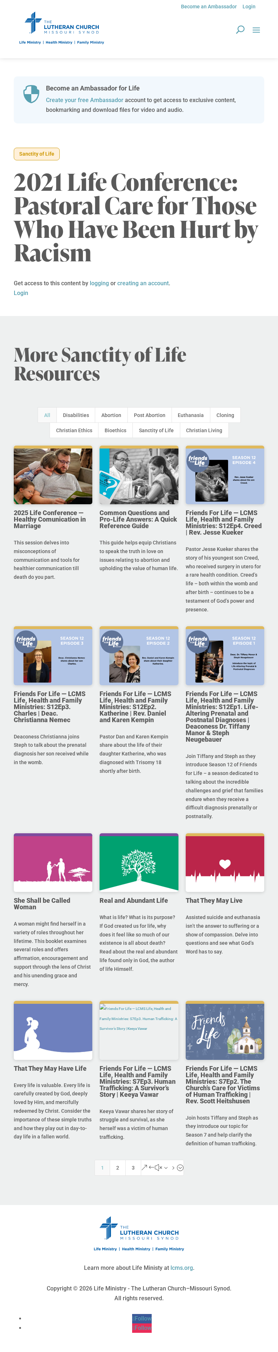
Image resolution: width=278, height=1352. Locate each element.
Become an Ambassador (209, 6)
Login (249, 6)
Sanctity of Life (36, 154)
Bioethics (115, 430)
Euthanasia (191, 415)
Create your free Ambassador (84, 100)
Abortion (111, 415)
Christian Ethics (74, 430)
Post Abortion (149, 415)
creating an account (143, 283)
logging (99, 283)
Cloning (225, 415)
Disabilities (76, 415)
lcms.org (181, 1267)
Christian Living (204, 430)
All (47, 415)
